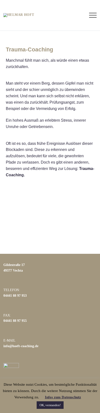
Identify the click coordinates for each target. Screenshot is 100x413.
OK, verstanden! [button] (50, 405)
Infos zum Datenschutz (63, 397)
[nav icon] (93, 15)
